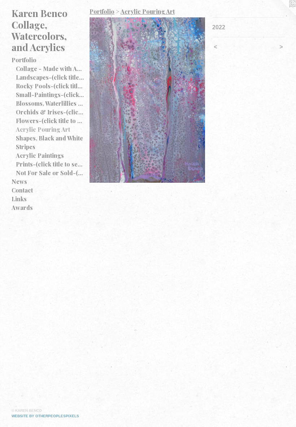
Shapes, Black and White (49, 138)
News (19, 181)
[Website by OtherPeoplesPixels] (281, 14)
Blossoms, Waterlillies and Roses (50, 103)
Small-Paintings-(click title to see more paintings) (50, 94)
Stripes (25, 147)
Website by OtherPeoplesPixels (45, 416)
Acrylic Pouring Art (43, 129)
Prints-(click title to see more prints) (50, 164)
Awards (22, 207)
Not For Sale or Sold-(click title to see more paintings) (50, 173)
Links (19, 199)
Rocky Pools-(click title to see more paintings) (50, 86)
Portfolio (24, 60)
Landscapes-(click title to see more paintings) (50, 77)
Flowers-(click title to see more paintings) (50, 120)
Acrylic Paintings (40, 155)
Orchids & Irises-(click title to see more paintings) (50, 112)
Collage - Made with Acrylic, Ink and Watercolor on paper (50, 68)
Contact (22, 190)
